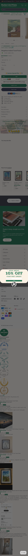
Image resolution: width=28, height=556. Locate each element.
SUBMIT (14, 280)
